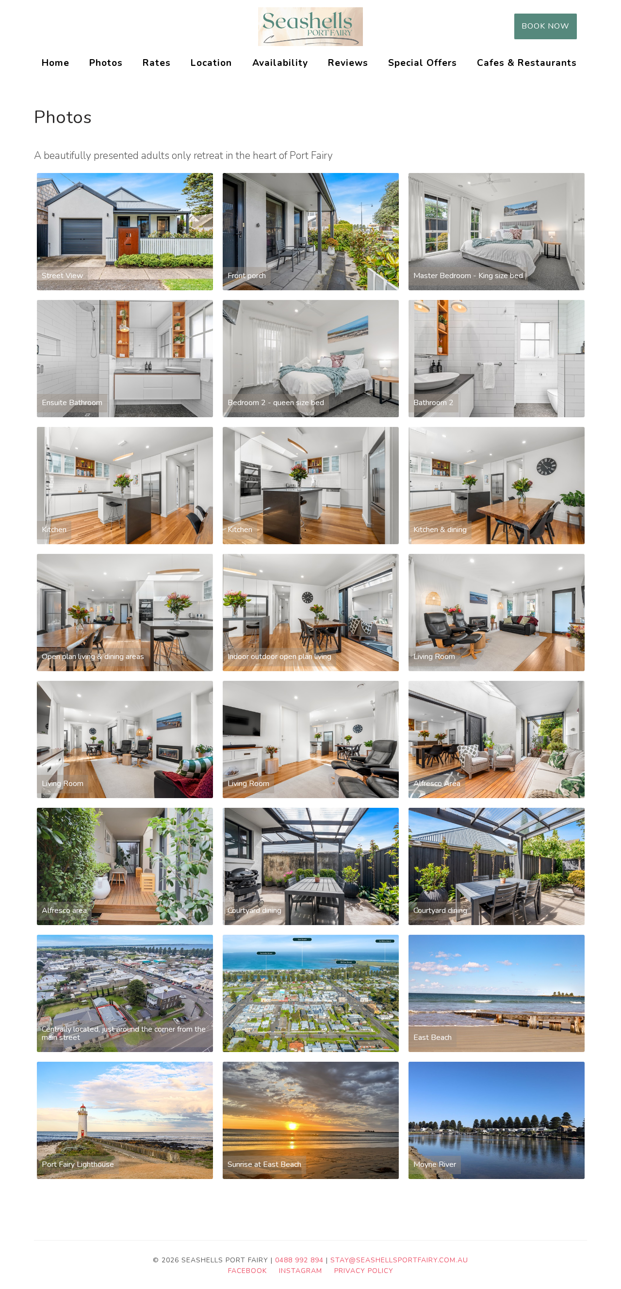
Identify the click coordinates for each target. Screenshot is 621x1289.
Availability (280, 63)
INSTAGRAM (300, 1270)
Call (436, 26)
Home (55, 63)
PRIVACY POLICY (363, 1270)
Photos (106, 63)
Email (483, 26)
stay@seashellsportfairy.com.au (399, 1260)
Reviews (348, 63)
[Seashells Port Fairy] (310, 26)
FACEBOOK (247, 1270)
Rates (157, 63)
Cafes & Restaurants (527, 63)
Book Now (546, 26)
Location (211, 63)
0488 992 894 (299, 1260)
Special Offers (422, 63)
